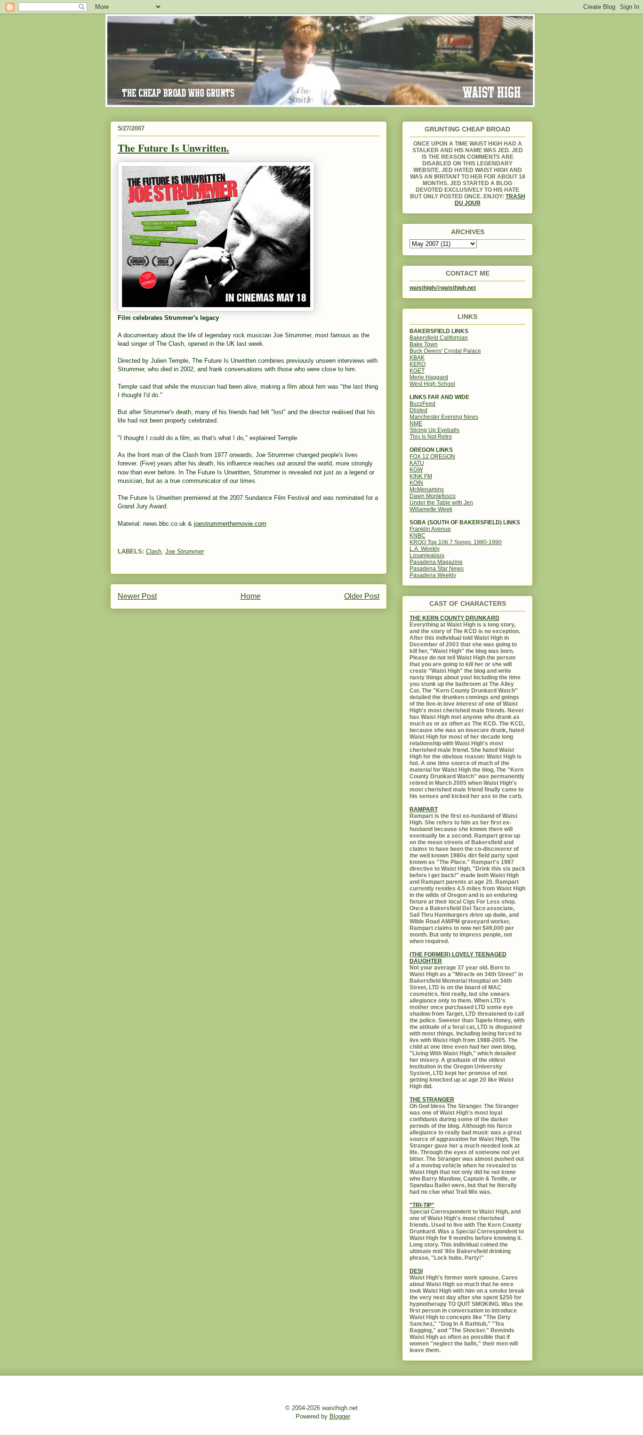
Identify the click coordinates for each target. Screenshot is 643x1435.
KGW (416, 469)
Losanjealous (427, 555)
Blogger (340, 1416)
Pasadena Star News (437, 568)
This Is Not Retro (431, 436)
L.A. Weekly (425, 549)
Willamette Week (431, 509)
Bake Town (424, 344)
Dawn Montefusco (433, 496)
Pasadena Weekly (433, 575)
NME (416, 423)
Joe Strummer (184, 551)
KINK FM (421, 476)
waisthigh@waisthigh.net (443, 288)
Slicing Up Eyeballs (434, 430)
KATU (417, 463)
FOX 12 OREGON (432, 456)
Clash (153, 551)
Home (251, 596)
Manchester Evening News (444, 417)
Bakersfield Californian (439, 337)
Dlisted (418, 410)
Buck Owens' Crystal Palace (445, 351)
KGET (417, 370)
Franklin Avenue (430, 529)
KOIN (416, 483)
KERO (418, 364)
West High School (432, 384)
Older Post (361, 596)
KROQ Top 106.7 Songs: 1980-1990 (456, 542)
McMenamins (427, 489)
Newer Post (137, 596)
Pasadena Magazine (436, 562)
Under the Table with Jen (441, 502)
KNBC (418, 535)
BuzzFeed (422, 403)
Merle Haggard (429, 377)
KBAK (417, 357)
